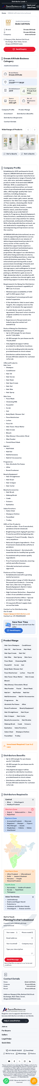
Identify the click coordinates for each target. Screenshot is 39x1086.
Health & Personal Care (23, 21)
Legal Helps (6, 1039)
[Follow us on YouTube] (9, 1061)
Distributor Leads (19, 1)
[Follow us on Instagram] (25, 1061)
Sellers (4, 1035)
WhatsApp (22, 1053)
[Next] (34, 129)
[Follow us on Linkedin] (30, 1061)
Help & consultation (12, 1021)
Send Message (13, 960)
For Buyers (6, 1031)
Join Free (31, 8)
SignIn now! (31, 5)
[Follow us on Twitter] (19, 1061)
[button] (6, 1080)
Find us (33, 1053)
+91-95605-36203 (15, 1050)
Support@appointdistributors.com (17, 614)
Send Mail (29, 1050)
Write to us (10, 1053)
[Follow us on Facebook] (14, 1061)
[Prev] (28, 129)
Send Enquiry (15, 630)
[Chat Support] (33, 1080)
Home (4, 13)
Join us (4, 1027)
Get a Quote (24, 154)
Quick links (6, 1043)
